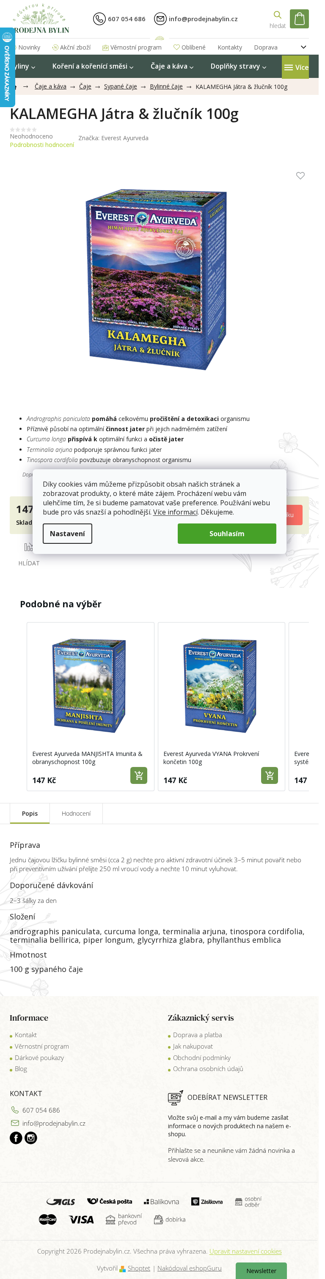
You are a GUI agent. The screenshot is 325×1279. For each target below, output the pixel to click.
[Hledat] (277, 18)
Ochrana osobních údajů (208, 1068)
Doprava (266, 47)
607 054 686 (41, 1110)
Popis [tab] (30, 813)
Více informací (175, 512)
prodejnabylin (31, 1138)
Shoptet (139, 1268)
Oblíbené (194, 47)
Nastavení (67, 533)
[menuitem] (22, 66)
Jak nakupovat (193, 1046)
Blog (21, 1068)
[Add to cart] (138, 775)
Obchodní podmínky (202, 1057)
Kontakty (230, 47)
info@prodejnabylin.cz (53, 1123)
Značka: (113, 138)
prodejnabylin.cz (16, 1138)
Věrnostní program (136, 47)
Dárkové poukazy (39, 1057)
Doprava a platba (197, 1034)
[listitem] (90, 706)
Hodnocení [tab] (76, 813)
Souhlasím (227, 533)
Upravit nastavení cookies (245, 1251)
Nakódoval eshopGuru (189, 1268)
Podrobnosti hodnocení (42, 145)
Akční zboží (75, 47)
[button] (18, 706)
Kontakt (26, 1034)
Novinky (29, 47)
